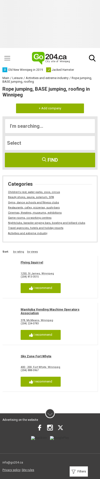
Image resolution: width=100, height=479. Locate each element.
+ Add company (50, 108)
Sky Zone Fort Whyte (36, 356)
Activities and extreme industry (27, 233)
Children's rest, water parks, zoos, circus (34, 192)
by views (32, 251)
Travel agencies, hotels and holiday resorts (35, 228)
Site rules (28, 470)
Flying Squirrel (32, 262)
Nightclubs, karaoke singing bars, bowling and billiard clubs (46, 222)
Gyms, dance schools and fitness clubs (33, 202)
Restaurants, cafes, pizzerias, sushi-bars (34, 207)
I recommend (42, 288)
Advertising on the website (20, 420)
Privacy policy (11, 470)
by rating (18, 251)
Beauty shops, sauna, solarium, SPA (31, 197)
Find (52, 160)
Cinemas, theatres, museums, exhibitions (35, 212)
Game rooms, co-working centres (29, 217)
